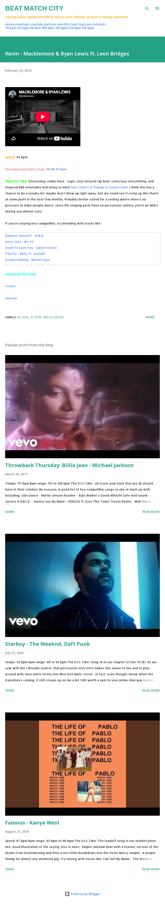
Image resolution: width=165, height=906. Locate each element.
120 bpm (74, 28)
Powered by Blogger (85, 894)
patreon (50, 24)
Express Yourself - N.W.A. (24, 235)
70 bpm (10, 28)
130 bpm (88, 28)
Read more (151, 512)
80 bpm (23, 28)
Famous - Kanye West (32, 822)
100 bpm (48, 28)
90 (48, 169)
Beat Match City (34, 8)
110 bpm (61, 28)
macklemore (53, 317)
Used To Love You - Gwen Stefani (31, 247)
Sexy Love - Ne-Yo (19, 241)
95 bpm (61, 169)
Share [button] (150, 317)
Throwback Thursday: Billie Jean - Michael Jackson (69, 465)
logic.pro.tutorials (92, 24)
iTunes (10, 286)
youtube (37, 24)
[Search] (147, 7)
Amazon (11, 298)
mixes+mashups (17, 24)
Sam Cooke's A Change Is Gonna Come (99, 187)
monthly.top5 (67, 24)
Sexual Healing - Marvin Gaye (27, 259)
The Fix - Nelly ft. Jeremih (25, 253)
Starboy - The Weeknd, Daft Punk (47, 643)
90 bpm (35, 28)
